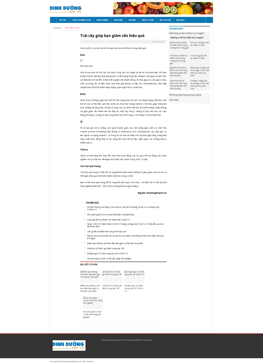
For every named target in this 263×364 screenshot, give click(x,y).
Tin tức (62, 20)
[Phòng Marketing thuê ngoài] (189, 95)
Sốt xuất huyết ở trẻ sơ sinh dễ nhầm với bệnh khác (110, 214)
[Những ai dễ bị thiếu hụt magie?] (189, 33)
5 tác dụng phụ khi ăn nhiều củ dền (198, 56)
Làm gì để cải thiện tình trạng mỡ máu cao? (107, 231)
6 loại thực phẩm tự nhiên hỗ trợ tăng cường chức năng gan (178, 59)
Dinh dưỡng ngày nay (70, 361)
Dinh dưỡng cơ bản (72, 28)
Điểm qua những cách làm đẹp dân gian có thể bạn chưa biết (115, 243)
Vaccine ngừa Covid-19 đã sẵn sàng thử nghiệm (109, 258)
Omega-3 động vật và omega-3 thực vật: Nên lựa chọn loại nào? (199, 84)
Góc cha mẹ (165, 20)
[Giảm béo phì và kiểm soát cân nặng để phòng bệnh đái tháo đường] (179, 72)
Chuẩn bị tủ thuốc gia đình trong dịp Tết (105, 248)
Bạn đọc (180, 20)
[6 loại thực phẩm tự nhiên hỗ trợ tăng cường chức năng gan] (179, 47)
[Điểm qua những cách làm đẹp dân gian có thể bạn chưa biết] (90, 276)
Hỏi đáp (132, 20)
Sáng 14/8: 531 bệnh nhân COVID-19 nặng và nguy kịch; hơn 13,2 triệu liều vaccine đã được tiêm (125, 225)
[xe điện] (189, 100)
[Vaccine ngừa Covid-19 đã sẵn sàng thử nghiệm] (93, 302)
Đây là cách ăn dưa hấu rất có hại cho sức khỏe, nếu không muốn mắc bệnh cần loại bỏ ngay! (125, 236)
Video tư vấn (147, 20)
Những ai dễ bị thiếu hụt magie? (187, 37)
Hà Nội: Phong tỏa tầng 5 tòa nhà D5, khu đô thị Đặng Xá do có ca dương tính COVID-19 (123, 208)
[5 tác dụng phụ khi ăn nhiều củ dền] (200, 47)
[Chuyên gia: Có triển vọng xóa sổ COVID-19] (134, 276)
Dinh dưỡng (102, 20)
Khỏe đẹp (118, 20)
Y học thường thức (81, 20)
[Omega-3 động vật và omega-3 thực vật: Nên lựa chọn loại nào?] (200, 72)
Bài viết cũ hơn (88, 264)
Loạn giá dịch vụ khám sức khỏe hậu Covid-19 (108, 219)
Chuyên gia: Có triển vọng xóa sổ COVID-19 (107, 253)
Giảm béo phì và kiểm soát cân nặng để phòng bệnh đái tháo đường (178, 84)
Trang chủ (57, 28)
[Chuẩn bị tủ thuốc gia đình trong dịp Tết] (112, 276)
